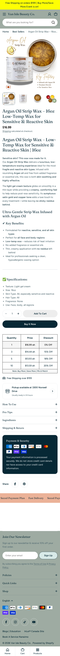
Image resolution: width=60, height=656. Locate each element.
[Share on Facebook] (15, 484)
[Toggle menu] (4, 14)
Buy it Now (30, 324)
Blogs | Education (11, 631)
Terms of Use (40, 564)
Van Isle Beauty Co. (21, 14)
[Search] (53, 22)
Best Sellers (18, 31)
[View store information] (52, 391)
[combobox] (30, 22)
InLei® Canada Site (34, 631)
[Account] (49, 14)
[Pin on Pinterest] (24, 484)
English (6, 600)
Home (5, 31)
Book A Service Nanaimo (15, 636)
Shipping (6, 131)
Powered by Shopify (43, 643)
